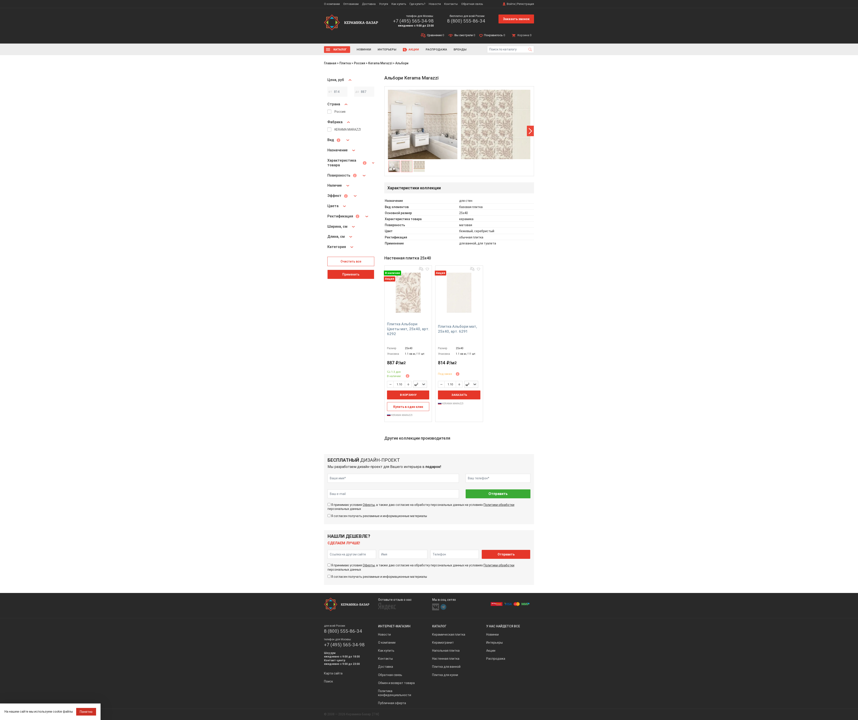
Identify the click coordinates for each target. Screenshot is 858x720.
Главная (330, 63)
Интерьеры (387, 49)
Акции (413, 49)
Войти (511, 4)
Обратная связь (472, 4)
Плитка (345, 63)
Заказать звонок (516, 19)
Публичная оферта (392, 703)
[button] (530, 131)
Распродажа (436, 49)
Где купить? (417, 4)
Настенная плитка (445, 658)
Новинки (364, 49)
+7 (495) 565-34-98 (413, 21)
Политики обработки (499, 505)
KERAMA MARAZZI (401, 415)
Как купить (398, 4)
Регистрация (525, 4)
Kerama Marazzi (380, 63)
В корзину (408, 395)
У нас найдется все (503, 626)
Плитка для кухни (445, 675)
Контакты (451, 4)
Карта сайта (333, 673)
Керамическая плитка (448, 634)
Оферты (369, 505)
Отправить (498, 494)
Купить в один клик (408, 407)
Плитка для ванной (446, 666)
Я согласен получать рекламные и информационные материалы (379, 516)
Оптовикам (351, 4)
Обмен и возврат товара (396, 683)
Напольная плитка (446, 650)
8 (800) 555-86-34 (466, 21)
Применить (351, 274)
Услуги (383, 4)
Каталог (340, 49)
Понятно (86, 712)
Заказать (459, 395)
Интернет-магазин (394, 626)
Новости (435, 4)
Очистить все (351, 261)
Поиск (328, 681)
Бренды (460, 49)
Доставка (369, 4)
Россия (359, 63)
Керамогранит (443, 642)
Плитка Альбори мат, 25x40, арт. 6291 (457, 329)
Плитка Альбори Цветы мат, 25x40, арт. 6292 (408, 329)
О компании (332, 4)
